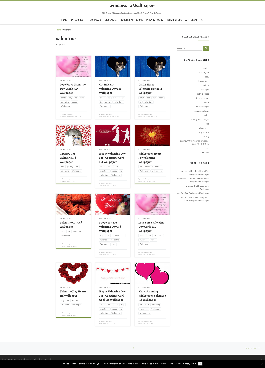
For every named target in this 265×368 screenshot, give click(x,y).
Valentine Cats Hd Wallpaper (71, 224)
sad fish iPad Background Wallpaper (193, 193)
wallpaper (205, 90)
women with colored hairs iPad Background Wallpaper (195, 172)
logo (207, 124)
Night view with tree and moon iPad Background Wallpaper (193, 180)
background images (200, 119)
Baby (207, 77)
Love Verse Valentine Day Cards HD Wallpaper (73, 88)
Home (58, 30)
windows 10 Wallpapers (20, 359)
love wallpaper (202, 107)
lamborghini (204, 72)
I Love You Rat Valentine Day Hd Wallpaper (110, 226)
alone (206, 102)
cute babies (204, 152)
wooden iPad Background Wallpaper (197, 187)
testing (206, 68)
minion (206, 115)
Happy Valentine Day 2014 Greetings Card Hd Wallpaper (112, 158)
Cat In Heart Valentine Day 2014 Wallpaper (111, 88)
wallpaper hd (203, 128)
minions (205, 85)
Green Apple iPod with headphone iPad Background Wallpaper (194, 199)
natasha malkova (201, 111)
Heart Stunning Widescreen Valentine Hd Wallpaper (152, 295)
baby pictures (203, 94)
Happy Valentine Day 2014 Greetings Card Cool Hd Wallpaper (112, 295)
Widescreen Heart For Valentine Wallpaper (149, 158)
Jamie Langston (67, 114)
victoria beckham (201, 98)
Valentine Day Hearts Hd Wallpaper (73, 293)
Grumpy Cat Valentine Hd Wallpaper (68, 158)
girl (207, 148)
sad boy (205, 137)
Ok (200, 364)
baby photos (203, 132)
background (203, 81)
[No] (261, 364)
